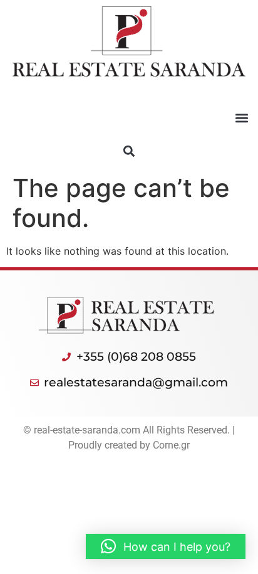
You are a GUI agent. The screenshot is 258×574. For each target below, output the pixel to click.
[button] (241, 118)
